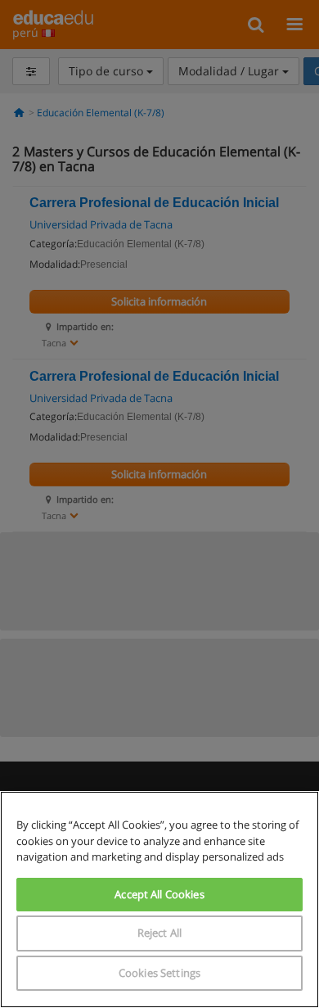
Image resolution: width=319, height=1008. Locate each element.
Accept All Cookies (159, 894)
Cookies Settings (159, 972)
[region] (159, 899)
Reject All (159, 932)
